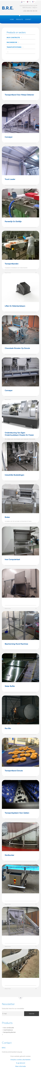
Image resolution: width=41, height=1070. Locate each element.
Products (19, 19)
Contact (28, 19)
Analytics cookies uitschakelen (20, 1059)
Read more (8, 104)
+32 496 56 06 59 (30, 11)
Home (12, 19)
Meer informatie (20, 1066)
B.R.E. (8, 8)
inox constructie (13, 37)
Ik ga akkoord (20, 1063)
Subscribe (31, 1013)
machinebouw (12, 42)
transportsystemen (14, 47)
